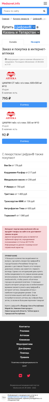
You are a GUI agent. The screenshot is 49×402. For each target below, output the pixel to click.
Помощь (24, 353)
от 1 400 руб (15, 194)
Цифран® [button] (23, 27)
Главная (5, 19)
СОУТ (24, 366)
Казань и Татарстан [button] (19, 32)
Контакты (24, 326)
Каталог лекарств (21, 19)
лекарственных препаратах (18, 397)
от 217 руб (20, 172)
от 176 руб (13, 165)
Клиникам (24, 339)
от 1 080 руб (16, 215)
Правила (24, 357)
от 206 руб (20, 179)
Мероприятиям (24, 344)
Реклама (24, 331)
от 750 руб (14, 187)
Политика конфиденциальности (24, 362)
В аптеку (24, 104)
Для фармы (24, 348)
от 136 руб (19, 201)
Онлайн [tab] (13, 42)
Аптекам (24, 335)
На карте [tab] (35, 42)
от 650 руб (19, 208)
